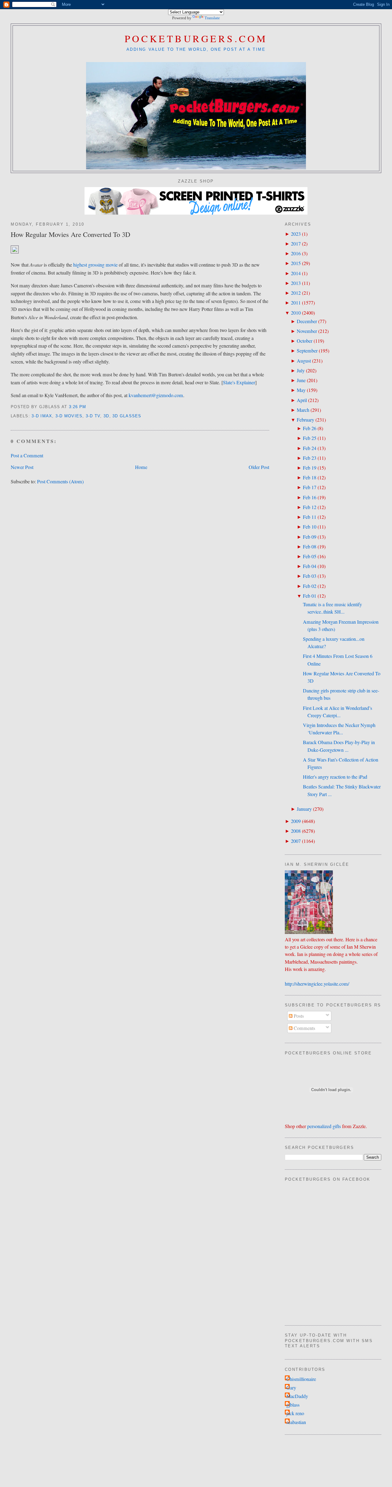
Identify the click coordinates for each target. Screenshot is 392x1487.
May (301, 390)
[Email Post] (88, 407)
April (302, 400)
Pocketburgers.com (196, 38)
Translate (212, 18)
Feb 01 (309, 595)
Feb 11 (309, 517)
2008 (296, 831)
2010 (296, 312)
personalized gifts (324, 1126)
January (304, 809)
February (305, 419)
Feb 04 (309, 566)
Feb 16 (309, 497)
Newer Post (22, 467)
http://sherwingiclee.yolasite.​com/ (317, 983)
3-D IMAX (42, 416)
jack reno (295, 1413)
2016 (296, 253)
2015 (296, 263)
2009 (296, 821)
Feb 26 (309, 428)
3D (106, 416)
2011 (296, 302)
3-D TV (93, 416)
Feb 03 (309, 576)
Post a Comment (27, 455)
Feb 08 (309, 546)
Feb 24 (309, 448)
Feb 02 (309, 586)
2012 (296, 293)
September (307, 350)
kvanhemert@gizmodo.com (156, 395)
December (307, 321)
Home (141, 467)
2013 (296, 283)
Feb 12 (309, 507)
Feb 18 (309, 477)
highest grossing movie (95, 264)
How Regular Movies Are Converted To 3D (70, 234)
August (304, 360)
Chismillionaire (301, 1379)
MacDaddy (297, 1396)
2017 (296, 243)
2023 (296, 234)
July (301, 370)
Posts (298, 1016)
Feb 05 (309, 556)
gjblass (293, 1404)
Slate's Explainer (239, 382)
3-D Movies (69, 416)
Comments (303, 1028)
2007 (296, 841)
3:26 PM (77, 407)
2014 (296, 273)
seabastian (296, 1422)
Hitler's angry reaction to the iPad (335, 776)
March (303, 410)
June (301, 380)
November (307, 331)
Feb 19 (309, 467)
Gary (291, 1387)
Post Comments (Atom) (60, 481)
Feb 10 (309, 526)
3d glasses (126, 416)
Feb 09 (309, 536)
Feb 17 (309, 487)
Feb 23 (309, 458)
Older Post (259, 467)
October (304, 341)
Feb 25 (309, 438)
